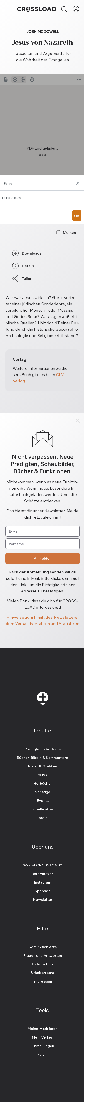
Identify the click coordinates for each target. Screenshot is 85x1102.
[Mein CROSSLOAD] (75, 9)
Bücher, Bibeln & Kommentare (42, 757)
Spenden (42, 891)
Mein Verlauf (42, 1037)
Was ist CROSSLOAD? (42, 865)
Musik (42, 774)
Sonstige (42, 792)
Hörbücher (42, 783)
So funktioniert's (43, 947)
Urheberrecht (42, 972)
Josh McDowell (42, 31)
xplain (43, 1054)
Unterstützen (43, 873)
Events (43, 800)
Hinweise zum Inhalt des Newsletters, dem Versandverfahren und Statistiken (42, 620)
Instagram (42, 882)
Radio (42, 817)
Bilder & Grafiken (42, 766)
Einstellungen (42, 1046)
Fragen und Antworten (42, 955)
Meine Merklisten (42, 1028)
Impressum (42, 981)
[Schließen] (77, 420)
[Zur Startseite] (36, 9)
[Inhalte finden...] (64, 9)
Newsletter (42, 899)
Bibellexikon (42, 809)
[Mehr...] (9, 9)
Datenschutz (42, 964)
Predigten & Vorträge (42, 749)
